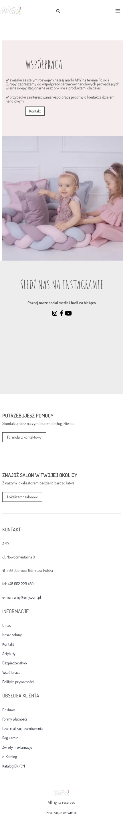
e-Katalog (9, 756)
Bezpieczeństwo (14, 663)
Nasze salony (12, 635)
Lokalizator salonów (22, 496)
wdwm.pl (70, 812)
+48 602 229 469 (20, 583)
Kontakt (8, 644)
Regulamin (10, 738)
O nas (6, 625)
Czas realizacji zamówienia (22, 728)
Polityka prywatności (18, 682)
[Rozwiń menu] (117, 10)
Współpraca (11, 672)
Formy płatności (14, 719)
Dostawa (8, 709)
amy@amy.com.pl (27, 597)
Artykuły (8, 653)
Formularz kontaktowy (24, 437)
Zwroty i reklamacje (17, 747)
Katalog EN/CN (13, 766)
